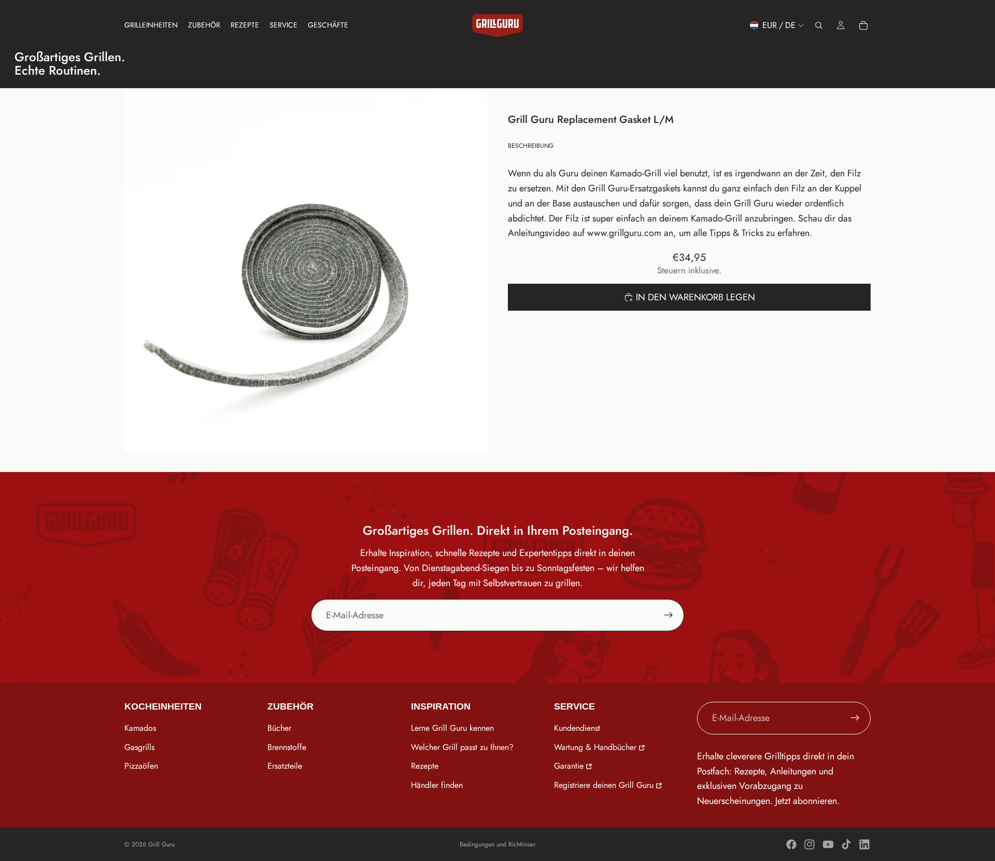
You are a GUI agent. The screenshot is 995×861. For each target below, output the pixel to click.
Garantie (569, 766)
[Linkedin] (864, 844)
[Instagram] (809, 844)
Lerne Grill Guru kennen (452, 728)
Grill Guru (161, 844)
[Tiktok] (846, 844)
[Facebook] (791, 844)
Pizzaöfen (141, 766)
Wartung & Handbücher (595, 747)
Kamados (140, 728)
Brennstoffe (286, 747)
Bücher (279, 728)
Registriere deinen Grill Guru (603, 785)
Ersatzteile (284, 766)
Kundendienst (577, 728)
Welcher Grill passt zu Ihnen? (462, 747)
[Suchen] (818, 25)
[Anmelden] (668, 615)
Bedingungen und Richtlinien (497, 844)
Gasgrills (139, 747)
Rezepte (424, 766)
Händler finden (437, 785)
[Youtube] (828, 844)
